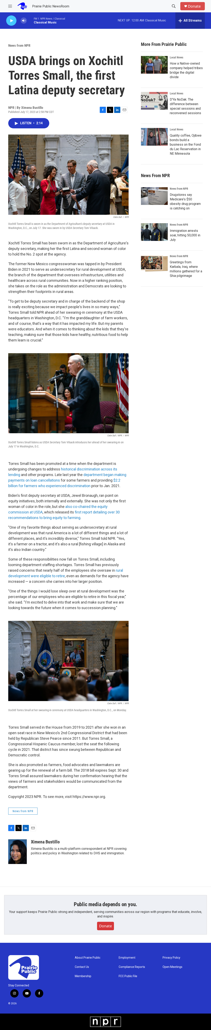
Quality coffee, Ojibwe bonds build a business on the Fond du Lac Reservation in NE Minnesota (186, 145)
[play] (11, 20)
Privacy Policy (171, 957)
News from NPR (19, 45)
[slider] (30, 20)
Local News (176, 57)
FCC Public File (128, 976)
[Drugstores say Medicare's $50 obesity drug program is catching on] (154, 196)
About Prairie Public (87, 957)
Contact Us (82, 966)
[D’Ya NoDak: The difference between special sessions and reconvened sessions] (154, 101)
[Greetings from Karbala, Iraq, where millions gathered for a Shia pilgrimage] (154, 263)
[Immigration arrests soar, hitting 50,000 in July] (154, 232)
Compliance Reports (132, 966)
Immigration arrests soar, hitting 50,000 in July (185, 235)
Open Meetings (172, 966)
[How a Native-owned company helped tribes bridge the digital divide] (154, 65)
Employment (127, 957)
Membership (83, 976)
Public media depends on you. (105, 904)
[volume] (23, 20)
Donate (194, 6)
